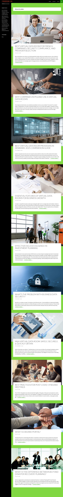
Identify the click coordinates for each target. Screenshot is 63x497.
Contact (54, 1)
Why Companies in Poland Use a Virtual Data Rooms (36, 98)
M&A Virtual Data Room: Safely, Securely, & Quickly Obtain (36, 342)
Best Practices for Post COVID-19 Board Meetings (36, 386)
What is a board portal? (27, 432)
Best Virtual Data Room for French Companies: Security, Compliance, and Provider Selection (35, 48)
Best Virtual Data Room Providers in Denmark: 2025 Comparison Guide (34, 147)
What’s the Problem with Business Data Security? (36, 295)
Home (50, 1)
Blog (58, 1)
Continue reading (19, 62)
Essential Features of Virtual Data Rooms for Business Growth (33, 197)
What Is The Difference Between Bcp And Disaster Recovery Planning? (36, 473)
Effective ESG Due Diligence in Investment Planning (31, 247)
